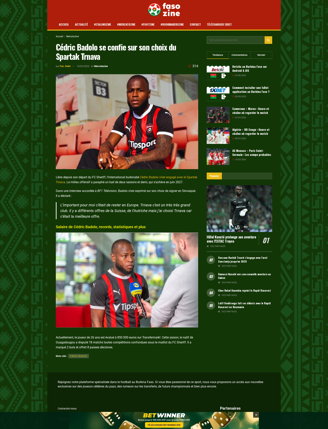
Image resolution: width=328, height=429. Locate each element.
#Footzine (148, 24)
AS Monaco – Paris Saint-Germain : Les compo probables (251, 152)
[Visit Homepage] (164, 9)
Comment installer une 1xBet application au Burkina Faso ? (251, 89)
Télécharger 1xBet (219, 24)
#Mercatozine (126, 24)
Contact (195, 24)
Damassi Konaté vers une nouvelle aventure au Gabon (244, 276)
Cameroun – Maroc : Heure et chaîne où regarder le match (250, 110)
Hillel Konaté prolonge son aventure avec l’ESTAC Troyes (231, 239)
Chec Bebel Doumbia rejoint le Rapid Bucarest (244, 290)
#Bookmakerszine (172, 24)
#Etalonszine (102, 24)
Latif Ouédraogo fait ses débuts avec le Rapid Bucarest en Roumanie (244, 305)
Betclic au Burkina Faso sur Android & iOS (249, 68)
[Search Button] (268, 40)
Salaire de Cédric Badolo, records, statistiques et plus (101, 227)
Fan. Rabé (65, 66)
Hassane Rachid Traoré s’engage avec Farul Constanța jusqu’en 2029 (242, 259)
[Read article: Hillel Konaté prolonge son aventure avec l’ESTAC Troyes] (239, 208)
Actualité (81, 24)
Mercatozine (72, 36)
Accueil (64, 24)
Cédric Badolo (149, 177)
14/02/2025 (83, 66)
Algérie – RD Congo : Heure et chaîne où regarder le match (251, 131)
